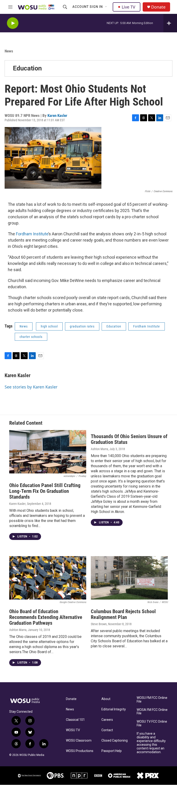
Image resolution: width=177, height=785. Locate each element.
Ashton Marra (99, 449)
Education (27, 68)
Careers (107, 719)
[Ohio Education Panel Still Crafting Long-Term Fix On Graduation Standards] (47, 451)
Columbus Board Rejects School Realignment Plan (123, 614)
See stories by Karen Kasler (31, 387)
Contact (107, 730)
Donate (158, 7)
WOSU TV (73, 730)
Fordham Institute (32, 233)
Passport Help (111, 751)
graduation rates (82, 326)
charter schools (31, 337)
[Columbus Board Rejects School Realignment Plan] (129, 578)
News (9, 51)
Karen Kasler (57, 115)
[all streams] (170, 23)
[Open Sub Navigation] (106, 7)
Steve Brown (99, 624)
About (105, 699)
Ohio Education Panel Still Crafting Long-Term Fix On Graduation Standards (44, 491)
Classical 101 (75, 719)
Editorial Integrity (113, 709)
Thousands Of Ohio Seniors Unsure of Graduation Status (129, 439)
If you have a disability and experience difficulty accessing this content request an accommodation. (151, 743)
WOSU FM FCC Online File (152, 699)
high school (49, 326)
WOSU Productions (79, 751)
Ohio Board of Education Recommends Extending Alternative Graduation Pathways (45, 617)
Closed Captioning (114, 740)
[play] (12, 23)
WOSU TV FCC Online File (152, 723)
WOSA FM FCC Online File (152, 711)
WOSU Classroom (78, 740)
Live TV (128, 7)
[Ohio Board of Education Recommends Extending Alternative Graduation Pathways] (47, 578)
